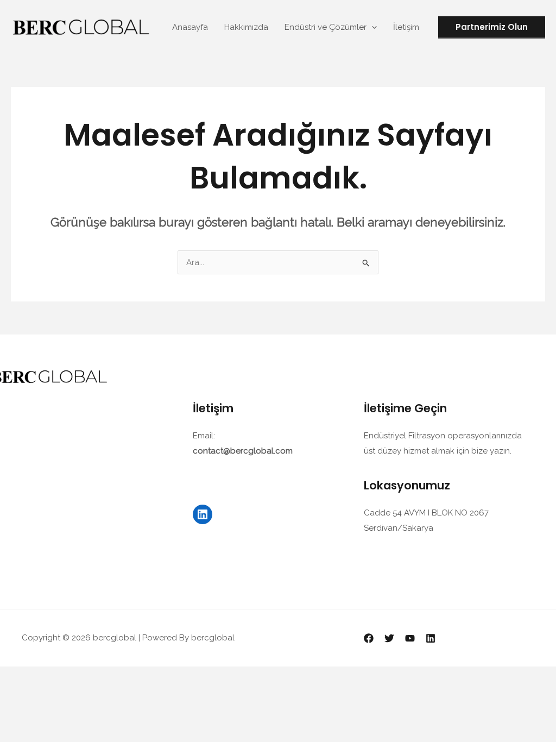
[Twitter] (389, 638)
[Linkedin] (430, 638)
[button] (372, 27)
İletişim (406, 27)
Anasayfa (190, 27)
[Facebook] (369, 638)
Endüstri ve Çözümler (326, 27)
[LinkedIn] (202, 514)
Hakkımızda (246, 27)
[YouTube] (410, 638)
